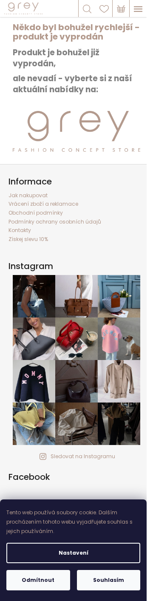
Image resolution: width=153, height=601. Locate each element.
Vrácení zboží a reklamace (43, 203)
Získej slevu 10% (28, 239)
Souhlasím (108, 580)
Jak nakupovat (28, 195)
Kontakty (19, 230)
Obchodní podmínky (35, 212)
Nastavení (73, 552)
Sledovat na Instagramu (83, 456)
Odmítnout (38, 580)
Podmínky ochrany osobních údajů (54, 221)
